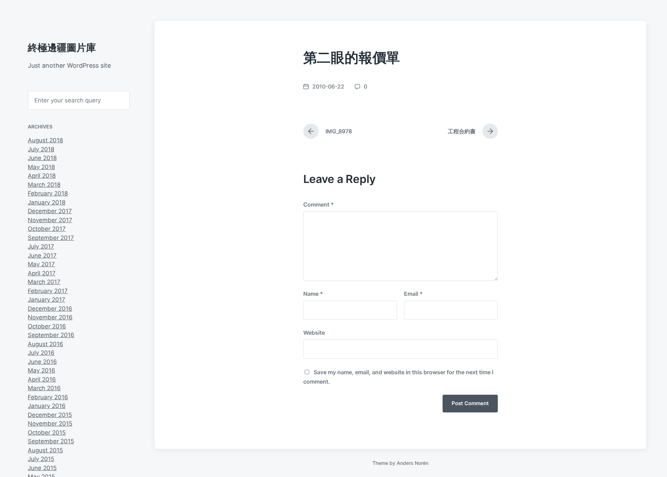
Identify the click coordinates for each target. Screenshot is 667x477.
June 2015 (42, 468)
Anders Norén (412, 463)
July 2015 (41, 458)
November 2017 (50, 220)
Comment (318, 204)
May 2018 (41, 167)
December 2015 (50, 414)
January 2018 (46, 202)
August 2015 (45, 450)
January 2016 (47, 405)
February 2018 (48, 193)
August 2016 (45, 344)
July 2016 (41, 352)
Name (313, 293)
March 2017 (44, 281)
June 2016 (42, 361)
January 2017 (46, 299)
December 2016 (50, 308)
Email (413, 293)
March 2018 (44, 184)
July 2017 (41, 246)
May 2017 (41, 264)
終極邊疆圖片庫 (62, 47)
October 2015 (47, 432)
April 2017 (42, 273)
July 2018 (41, 149)
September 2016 (51, 335)
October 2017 (47, 228)
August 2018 (45, 140)
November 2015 (50, 423)
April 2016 (42, 379)
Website (314, 332)
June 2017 (42, 255)
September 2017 (51, 237)
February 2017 (48, 290)
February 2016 (48, 397)
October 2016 (47, 326)
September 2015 (51, 441)
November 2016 (50, 317)
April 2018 (42, 175)
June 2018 (42, 157)
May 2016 (41, 370)
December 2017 (50, 211)
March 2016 (44, 388)
